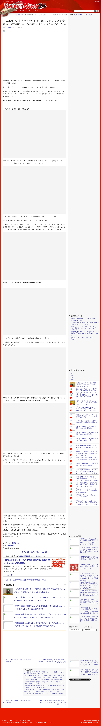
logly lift (64, 584)
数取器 (85, 722)
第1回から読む (35, 552)
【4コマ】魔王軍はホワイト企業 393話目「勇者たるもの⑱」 (17, 660)
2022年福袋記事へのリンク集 (29, 556)
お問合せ (31, 722)
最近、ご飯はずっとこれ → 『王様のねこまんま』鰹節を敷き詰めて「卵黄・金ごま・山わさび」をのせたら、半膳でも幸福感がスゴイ (44, 676)
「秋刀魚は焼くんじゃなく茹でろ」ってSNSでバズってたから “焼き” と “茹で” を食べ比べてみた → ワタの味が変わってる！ (84, 503)
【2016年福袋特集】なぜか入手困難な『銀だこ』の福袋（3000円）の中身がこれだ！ (89, 566)
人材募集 (43, 722)
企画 (7, 580)
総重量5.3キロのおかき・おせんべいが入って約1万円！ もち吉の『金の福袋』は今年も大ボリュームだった (89, 663)
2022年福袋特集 (21, 580)
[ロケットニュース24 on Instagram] (88, 1)
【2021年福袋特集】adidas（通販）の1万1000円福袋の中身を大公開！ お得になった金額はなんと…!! (89, 619)
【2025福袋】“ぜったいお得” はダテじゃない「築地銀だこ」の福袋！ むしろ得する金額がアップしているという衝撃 (89, 541)
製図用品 (90, 722)
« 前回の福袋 (25, 552)
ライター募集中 (78, 15)
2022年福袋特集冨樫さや (34, 580)
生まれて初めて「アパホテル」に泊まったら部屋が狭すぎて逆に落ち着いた (87, 458)
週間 (72, 375)
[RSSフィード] (93, 1)
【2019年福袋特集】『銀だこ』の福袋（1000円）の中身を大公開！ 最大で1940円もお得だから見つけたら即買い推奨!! (89, 593)
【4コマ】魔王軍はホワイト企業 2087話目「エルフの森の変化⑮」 (87, 427)
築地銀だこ (15, 543)
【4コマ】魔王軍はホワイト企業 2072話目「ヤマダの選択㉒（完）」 (87, 464)
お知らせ (9, 722)
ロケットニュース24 (23, 7)
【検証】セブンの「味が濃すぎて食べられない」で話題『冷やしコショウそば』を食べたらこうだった (84, 328)
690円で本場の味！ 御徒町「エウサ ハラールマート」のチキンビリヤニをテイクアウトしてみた (87, 402)
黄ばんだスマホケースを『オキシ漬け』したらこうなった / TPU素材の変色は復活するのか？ (86, 490)
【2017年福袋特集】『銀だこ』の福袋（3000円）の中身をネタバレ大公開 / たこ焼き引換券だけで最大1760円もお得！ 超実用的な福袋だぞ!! (89, 577)
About (4, 722)
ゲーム (49, 722)
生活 (14, 580)
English (97, 1)
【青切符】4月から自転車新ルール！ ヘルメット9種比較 (86, 495)
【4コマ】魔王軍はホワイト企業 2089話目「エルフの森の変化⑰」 (87, 439)
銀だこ (44, 580)
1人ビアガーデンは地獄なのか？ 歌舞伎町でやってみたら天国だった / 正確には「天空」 (85, 323)
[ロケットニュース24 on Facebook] (84, 1)
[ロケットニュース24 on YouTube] (91, 1)
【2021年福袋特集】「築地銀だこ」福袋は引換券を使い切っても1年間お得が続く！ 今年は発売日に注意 (89, 550)
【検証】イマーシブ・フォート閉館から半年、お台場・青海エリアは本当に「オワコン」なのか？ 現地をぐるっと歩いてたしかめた (44, 690)
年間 (72, 379)
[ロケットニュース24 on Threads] (86, 1)
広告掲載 (37, 722)
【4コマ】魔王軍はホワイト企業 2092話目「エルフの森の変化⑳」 (44, 679)
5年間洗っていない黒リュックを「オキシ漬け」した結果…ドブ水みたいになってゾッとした (87, 415)
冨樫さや (9, 27)
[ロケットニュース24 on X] (82, 1)
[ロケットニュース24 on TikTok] (90, 1)
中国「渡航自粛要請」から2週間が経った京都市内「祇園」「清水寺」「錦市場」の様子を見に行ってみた (87, 484)
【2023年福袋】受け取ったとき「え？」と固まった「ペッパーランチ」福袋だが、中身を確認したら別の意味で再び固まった (89, 610)
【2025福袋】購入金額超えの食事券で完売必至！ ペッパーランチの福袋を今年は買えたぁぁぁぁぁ (89, 602)
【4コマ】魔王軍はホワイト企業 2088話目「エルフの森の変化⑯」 (87, 433)
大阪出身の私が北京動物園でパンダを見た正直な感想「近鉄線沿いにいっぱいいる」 (87, 447)
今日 (72, 373)
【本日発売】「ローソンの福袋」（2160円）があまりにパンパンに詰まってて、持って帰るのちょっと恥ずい (87, 478)
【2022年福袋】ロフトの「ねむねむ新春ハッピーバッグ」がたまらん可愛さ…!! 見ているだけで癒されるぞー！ (51, 661)
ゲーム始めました (87, 15)
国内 (10, 580)
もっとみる (10, 575)
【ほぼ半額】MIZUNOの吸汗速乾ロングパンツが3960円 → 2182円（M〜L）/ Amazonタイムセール (85, 333)
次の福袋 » (45, 552)
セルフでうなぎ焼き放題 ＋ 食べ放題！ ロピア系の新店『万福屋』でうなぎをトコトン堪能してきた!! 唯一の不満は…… (83, 472)
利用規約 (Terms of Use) (21, 722)
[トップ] (12, 15)
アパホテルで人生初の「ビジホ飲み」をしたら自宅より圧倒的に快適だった (87, 421)
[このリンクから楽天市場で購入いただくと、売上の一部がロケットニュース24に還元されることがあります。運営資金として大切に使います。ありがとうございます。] (80, 1)
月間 (72, 377)
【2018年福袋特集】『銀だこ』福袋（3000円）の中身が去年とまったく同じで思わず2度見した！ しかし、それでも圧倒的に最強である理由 (89, 585)
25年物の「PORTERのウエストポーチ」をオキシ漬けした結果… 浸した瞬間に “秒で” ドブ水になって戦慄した (44, 686)
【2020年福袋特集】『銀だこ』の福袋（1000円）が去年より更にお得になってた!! (89, 558)
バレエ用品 (95, 722)
